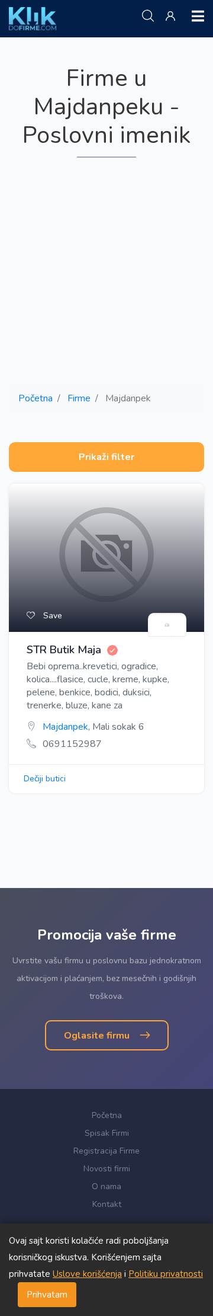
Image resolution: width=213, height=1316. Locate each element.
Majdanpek (65, 726)
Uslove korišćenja (87, 1274)
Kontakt (106, 1204)
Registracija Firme (106, 1151)
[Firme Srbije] (32, 18)
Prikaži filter (106, 457)
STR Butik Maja (64, 650)
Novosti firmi (106, 1168)
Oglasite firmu (98, 1035)
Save (51, 615)
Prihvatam (47, 1295)
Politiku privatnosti (165, 1274)
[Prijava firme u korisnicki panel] (173, 16)
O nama (106, 1186)
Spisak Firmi (107, 1133)
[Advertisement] (106, 273)
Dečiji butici (45, 778)
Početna (35, 398)
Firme (79, 398)
